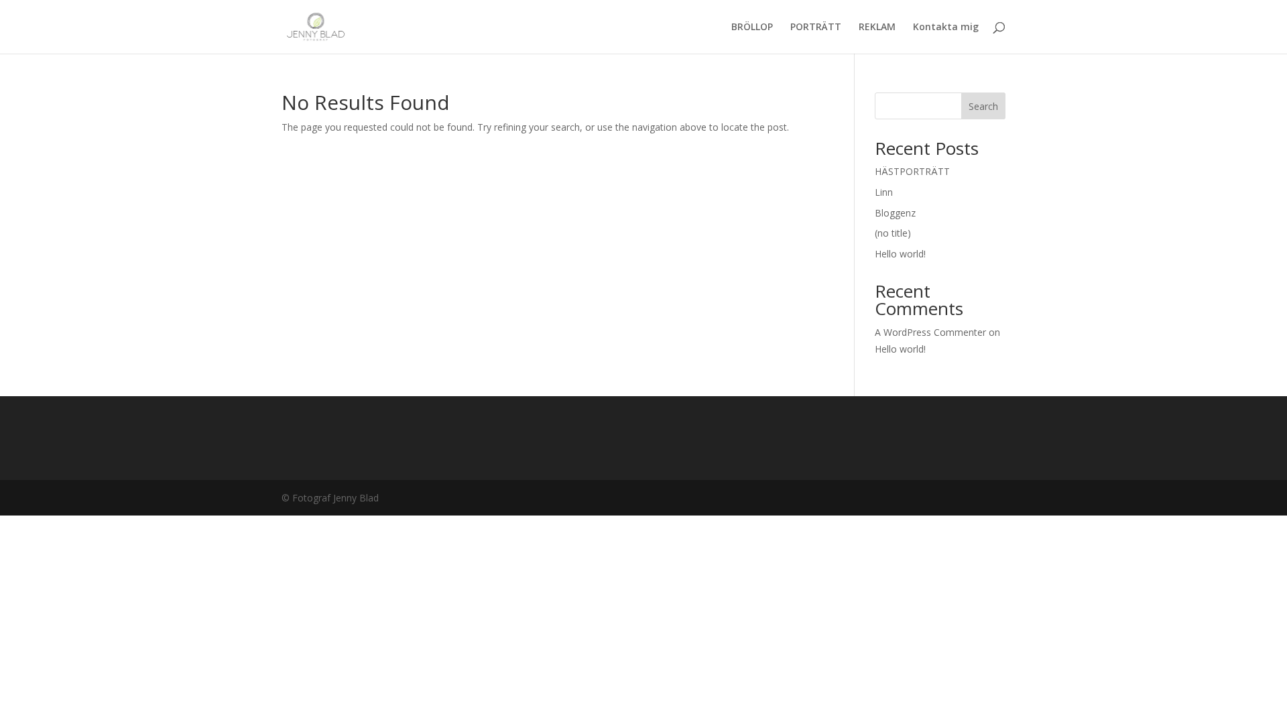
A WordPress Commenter (930, 332)
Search (983, 106)
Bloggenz (895, 212)
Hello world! (900, 253)
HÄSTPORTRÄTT (912, 171)
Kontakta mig (946, 27)
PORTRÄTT (815, 27)
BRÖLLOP (752, 27)
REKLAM (877, 27)
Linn (884, 192)
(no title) (893, 233)
